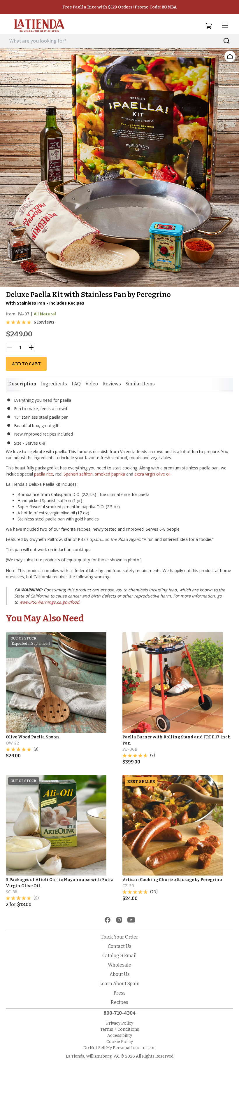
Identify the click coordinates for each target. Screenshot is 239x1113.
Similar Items (140, 384)
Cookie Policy (119, 1041)
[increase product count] (31, 347)
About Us (120, 974)
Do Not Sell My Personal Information (119, 1047)
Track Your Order (119, 937)
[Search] (227, 41)
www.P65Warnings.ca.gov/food (49, 602)
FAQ (76, 384)
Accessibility (119, 1035)
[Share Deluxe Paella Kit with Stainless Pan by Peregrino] (230, 56)
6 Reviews (44, 322)
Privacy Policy (119, 1023)
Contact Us (119, 946)
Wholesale (119, 965)
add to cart (26, 363)
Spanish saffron (78, 474)
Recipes (119, 1002)
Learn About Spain (119, 983)
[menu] (225, 26)
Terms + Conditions (119, 1029)
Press (120, 993)
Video (91, 384)
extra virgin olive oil (152, 474)
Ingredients (54, 384)
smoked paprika (110, 474)
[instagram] (119, 919)
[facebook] (107, 919)
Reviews (112, 384)
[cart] (209, 26)
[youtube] (131, 920)
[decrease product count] (9, 347)
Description (22, 384)
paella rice (43, 474)
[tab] (22, 384)
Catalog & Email (119, 955)
